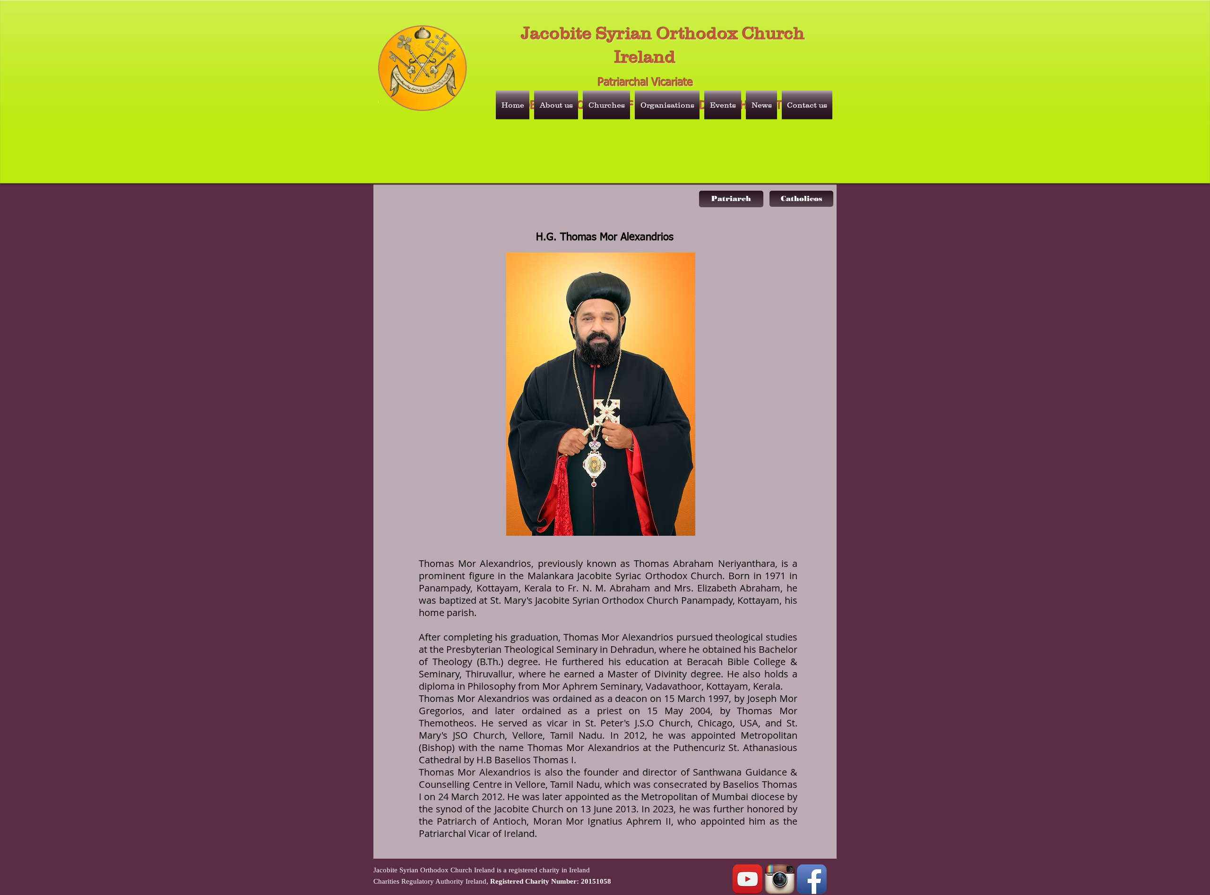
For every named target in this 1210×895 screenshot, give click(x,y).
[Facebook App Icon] (812, 879)
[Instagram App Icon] (780, 879)
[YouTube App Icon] (747, 879)
